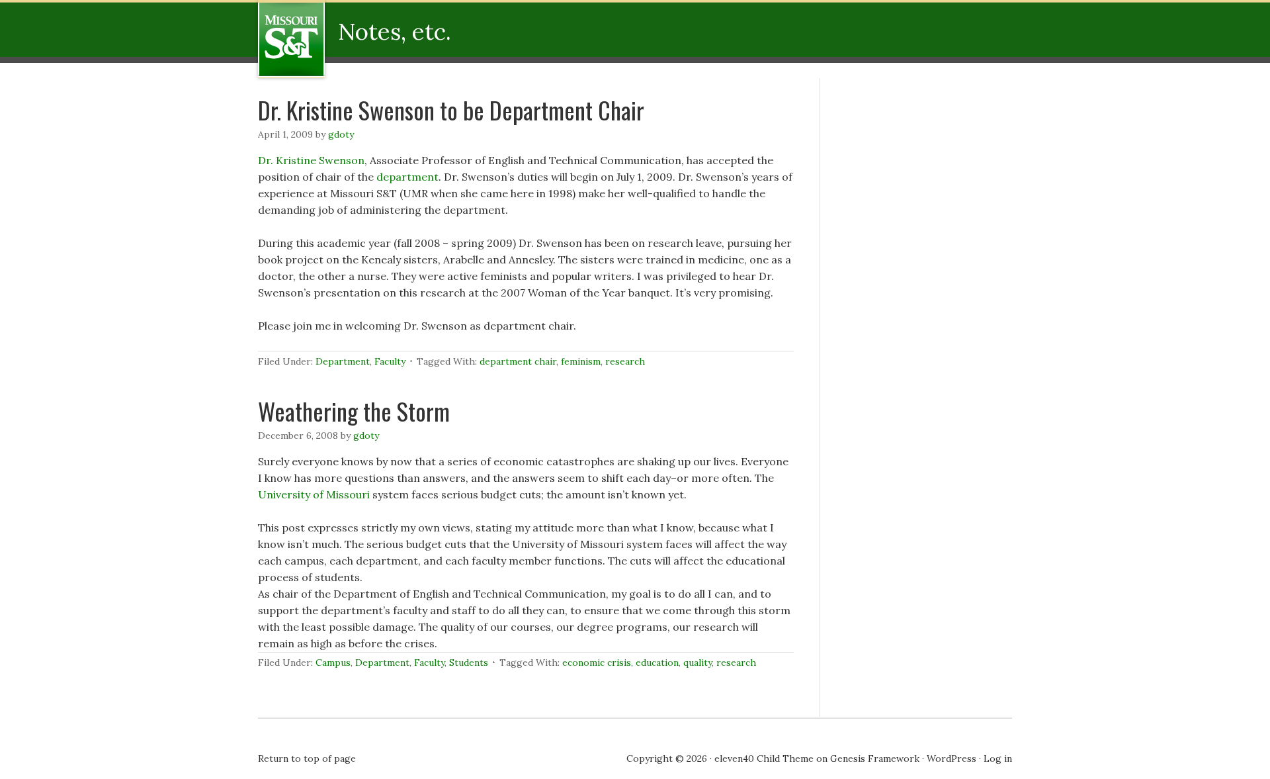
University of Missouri (315, 494)
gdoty (341, 134)
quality (697, 662)
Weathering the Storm (354, 410)
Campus (333, 662)
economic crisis (596, 662)
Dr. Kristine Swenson (311, 160)
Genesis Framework (874, 758)
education (657, 662)
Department (343, 361)
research (625, 361)
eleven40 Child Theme (764, 758)
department (407, 176)
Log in (998, 758)
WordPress (951, 758)
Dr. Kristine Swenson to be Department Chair (451, 109)
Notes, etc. (345, 39)
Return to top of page (307, 758)
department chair (518, 361)
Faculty (389, 361)
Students (468, 662)
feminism (581, 361)
